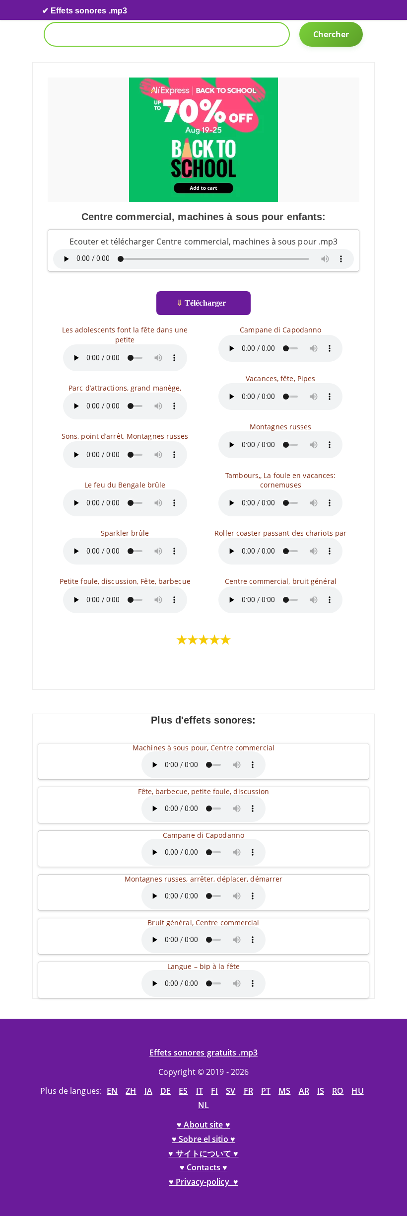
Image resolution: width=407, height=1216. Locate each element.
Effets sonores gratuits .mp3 (203, 1052)
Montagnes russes (281, 426)
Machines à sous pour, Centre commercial (203, 747)
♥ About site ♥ (203, 1124)
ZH (131, 1090)
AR (304, 1090)
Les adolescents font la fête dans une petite (125, 334)
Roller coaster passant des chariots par (280, 533)
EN (112, 1090)
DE (165, 1090)
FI (214, 1090)
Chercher (331, 34)
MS (284, 1090)
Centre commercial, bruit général (281, 581)
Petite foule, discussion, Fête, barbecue (125, 581)
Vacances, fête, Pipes (280, 378)
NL (203, 1105)
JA (148, 1090)
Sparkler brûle (125, 533)
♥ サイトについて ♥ (203, 1153)
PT (266, 1090)
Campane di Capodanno (280, 329)
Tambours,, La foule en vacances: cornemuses (280, 480)
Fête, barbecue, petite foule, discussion (204, 791)
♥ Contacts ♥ (203, 1167)
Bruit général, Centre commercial (203, 922)
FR (248, 1090)
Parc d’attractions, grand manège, (124, 388)
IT (199, 1090)
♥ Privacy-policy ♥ (203, 1181)
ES (183, 1090)
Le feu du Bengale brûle (124, 484)
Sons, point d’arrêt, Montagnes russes (125, 436)
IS (320, 1090)
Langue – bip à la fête (203, 966)
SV (230, 1090)
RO (337, 1090)
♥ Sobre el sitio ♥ (203, 1139)
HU (357, 1090)
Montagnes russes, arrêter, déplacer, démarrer (204, 879)
